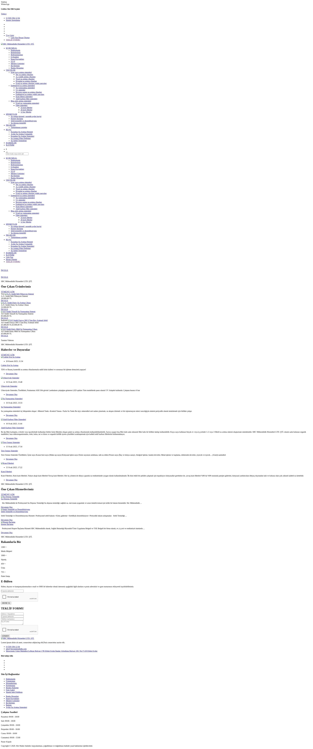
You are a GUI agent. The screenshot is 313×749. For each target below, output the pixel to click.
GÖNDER (5, 636)
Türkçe (3, 14)
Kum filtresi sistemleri (24, 97)
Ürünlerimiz (10, 681)
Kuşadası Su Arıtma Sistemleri (22, 136)
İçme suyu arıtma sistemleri (21, 72)
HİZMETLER (11, 114)
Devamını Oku (11, 374)
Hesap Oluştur (24, 38)
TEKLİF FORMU (13, 40)
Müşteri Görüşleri (17, 64)
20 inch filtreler (26, 110)
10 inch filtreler (26, 108)
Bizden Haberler (12, 688)
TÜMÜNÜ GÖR (8, 292)
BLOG (8, 130)
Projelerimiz (10, 686)
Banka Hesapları (17, 68)
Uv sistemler (20, 90)
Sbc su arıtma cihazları (24, 75)
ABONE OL (6, 603)
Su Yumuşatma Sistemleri (11, 407)
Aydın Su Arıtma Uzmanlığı (21, 134)
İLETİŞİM (10, 145)
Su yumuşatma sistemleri (25, 88)
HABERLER (11, 143)
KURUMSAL (11, 48)
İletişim (8, 705)
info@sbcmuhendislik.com (16, 649)
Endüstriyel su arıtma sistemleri (23, 86)
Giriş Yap (14, 38)
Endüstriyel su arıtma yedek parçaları (30, 94)
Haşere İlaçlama (7, 524)
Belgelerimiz (16, 53)
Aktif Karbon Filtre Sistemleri (12, 428)
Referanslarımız (17, 55)
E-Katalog (15, 57)
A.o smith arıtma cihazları (25, 77)
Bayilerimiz (15, 66)
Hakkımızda (15, 50)
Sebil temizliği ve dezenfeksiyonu (24, 121)
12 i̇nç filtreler (26, 112)
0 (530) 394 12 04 (13, 18)
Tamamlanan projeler (19, 127)
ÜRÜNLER (10, 70)
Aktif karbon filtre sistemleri (26, 99)
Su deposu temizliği (18, 123)
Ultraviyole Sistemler (9, 386)
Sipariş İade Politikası (14, 692)
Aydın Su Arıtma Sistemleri (16, 707)
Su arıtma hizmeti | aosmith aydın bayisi (26, 116)
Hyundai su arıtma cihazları (26, 81)
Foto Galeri (10, 690)
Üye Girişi (10, 35)
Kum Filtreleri (6, 472)
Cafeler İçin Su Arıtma (9, 365)
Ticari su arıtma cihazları (25, 79)
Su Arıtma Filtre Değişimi (21, 138)
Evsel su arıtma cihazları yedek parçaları (31, 83)
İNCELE (4, 270)
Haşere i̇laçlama (17, 119)
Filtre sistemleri (21, 105)
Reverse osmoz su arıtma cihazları (29, 92)
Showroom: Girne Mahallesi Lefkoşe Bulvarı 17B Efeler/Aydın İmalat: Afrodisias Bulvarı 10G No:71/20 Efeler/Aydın (51, 651)
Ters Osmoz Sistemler (9, 451)
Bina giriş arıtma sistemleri (21, 101)
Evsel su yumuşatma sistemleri (27, 103)
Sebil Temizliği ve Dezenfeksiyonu (14, 512)
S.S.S (13, 61)
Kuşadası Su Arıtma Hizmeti (22, 132)
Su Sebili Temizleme (19, 141)
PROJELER (11, 125)
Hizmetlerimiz (11, 683)
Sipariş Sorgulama (13, 20)
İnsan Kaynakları (17, 59)
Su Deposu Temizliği (9, 499)
